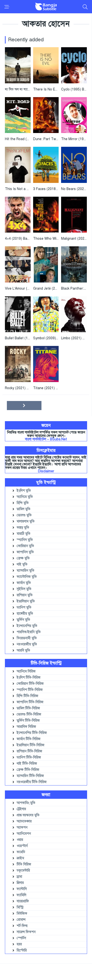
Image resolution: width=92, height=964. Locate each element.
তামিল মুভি (23, 509)
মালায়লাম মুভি (26, 521)
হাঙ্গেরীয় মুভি (25, 613)
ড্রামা (19, 877)
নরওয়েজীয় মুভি (27, 644)
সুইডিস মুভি (24, 589)
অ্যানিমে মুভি (25, 497)
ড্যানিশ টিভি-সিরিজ (29, 757)
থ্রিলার (20, 883)
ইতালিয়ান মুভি (26, 601)
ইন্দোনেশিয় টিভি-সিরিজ (32, 733)
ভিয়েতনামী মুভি (27, 638)
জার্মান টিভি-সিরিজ (28, 739)
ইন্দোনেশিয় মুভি (27, 626)
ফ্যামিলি (21, 895)
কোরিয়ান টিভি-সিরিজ (30, 684)
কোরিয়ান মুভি (25, 546)
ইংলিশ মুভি (24, 491)
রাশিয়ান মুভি (25, 595)
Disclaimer (46, 471)
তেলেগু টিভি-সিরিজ (29, 714)
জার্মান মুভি (24, 583)
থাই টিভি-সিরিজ (27, 763)
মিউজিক (22, 913)
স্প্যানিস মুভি (25, 540)
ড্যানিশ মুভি (24, 607)
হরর (19, 944)
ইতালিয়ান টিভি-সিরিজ (30, 745)
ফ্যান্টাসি (22, 889)
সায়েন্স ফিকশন (26, 932)
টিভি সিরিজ (24, 864)
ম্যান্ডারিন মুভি (25, 570)
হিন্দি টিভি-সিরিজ (27, 696)
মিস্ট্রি (20, 907)
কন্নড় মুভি (23, 527)
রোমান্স (21, 920)
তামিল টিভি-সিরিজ (28, 708)
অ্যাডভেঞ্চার (24, 821)
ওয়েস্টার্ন (22, 846)
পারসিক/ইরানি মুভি (29, 632)
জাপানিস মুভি (25, 552)
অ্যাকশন (22, 827)
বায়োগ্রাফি (23, 901)
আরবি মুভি (23, 650)
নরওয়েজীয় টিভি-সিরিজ (32, 782)
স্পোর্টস (21, 938)
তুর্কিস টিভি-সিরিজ (28, 720)
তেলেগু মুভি (24, 515)
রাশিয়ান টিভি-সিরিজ (29, 751)
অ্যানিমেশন (24, 833)
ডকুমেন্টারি (23, 870)
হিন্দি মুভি (23, 503)
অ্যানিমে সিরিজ (26, 671)
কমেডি (21, 852)
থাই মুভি (22, 564)
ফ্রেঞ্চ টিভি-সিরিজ (28, 770)
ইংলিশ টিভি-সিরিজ (28, 677)
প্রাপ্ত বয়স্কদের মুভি (28, 815)
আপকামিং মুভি (26, 803)
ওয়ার (20, 840)
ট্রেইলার (21, 809)
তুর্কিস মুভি (23, 620)
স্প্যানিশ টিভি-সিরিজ (30, 690)
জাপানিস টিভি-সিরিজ (30, 702)
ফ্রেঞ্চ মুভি (23, 558)
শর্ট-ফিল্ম (22, 926)
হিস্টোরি (22, 950)
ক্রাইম (20, 858)
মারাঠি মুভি (23, 534)
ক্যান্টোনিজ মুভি (27, 577)
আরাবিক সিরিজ (26, 727)
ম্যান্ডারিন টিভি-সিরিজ (30, 776)
